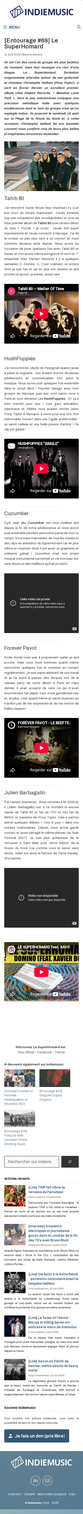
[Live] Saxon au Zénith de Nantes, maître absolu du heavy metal (53, 1365)
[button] (79, 26)
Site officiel (26, 1052)
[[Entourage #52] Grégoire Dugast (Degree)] (54, 1078)
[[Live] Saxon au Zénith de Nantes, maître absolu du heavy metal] (15, 1377)
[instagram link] (36, 1481)
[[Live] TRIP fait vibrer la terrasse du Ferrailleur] (15, 1204)
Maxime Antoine (32, 54)
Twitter (59, 1052)
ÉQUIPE (30, 1494)
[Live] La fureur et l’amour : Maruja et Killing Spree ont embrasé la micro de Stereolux (52, 1322)
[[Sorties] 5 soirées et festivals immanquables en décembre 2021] (19, 1078)
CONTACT (15, 1494)
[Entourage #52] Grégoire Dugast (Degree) (50, 1095)
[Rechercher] (70, 1162)
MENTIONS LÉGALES (52, 1494)
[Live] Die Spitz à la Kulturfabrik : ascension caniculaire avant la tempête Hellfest (53, 1278)
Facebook (44, 1052)
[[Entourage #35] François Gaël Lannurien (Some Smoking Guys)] (19, 1118)
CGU (72, 1494)
